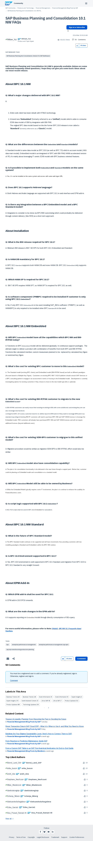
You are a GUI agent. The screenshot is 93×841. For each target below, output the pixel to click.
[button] (77, 46)
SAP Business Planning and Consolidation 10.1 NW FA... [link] (24, 11)
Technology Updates (29, 704)
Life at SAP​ (56, 701)
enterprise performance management (24, 644)
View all (8, 819)
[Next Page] (48, 708)
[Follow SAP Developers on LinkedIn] (53, 832)
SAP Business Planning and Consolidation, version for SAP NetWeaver (28, 56)
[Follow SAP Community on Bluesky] (44, 832)
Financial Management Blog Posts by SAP (65, 8)
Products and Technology (25, 8)
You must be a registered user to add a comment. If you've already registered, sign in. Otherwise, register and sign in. (43, 675)
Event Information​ (60, 697)
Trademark (55, 837)
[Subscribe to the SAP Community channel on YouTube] (48, 832)
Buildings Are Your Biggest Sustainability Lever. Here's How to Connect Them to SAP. (38, 734)
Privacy (11, 837)
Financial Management (43, 8)
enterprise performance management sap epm (53, 644)
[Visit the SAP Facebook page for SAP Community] (40, 832)
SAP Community (10, 8)
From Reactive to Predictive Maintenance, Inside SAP (26, 741)
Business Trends (11, 697)
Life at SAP (45, 701)
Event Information (44, 697)
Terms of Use (21, 837)
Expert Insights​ (11, 701)
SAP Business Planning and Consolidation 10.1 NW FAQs (45, 20)
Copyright (31, 837)
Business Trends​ (28, 697)
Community (18, 3)
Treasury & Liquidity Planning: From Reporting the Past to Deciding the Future (35, 719)
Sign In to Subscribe (77, 27)
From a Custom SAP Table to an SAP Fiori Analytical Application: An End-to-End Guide (39, 748)
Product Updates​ (11, 704)
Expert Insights (76, 697)
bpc (7, 644)
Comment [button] (81, 659)
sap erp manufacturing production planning (20, 649)
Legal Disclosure (43, 837)
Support (64, 837)
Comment (14, 680)
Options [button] (67, 31)
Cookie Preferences (76, 837)
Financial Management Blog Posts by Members (26, 751)
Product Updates (70, 701)
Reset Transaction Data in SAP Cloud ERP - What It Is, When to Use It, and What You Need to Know (44, 726)
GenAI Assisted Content (29, 701)
